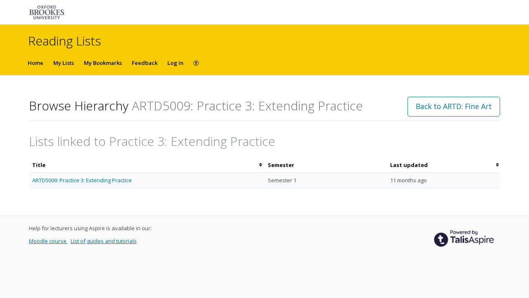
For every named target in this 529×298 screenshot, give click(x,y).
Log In (175, 63)
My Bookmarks (103, 63)
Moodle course (48, 241)
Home (35, 63)
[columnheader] (146, 165)
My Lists (63, 63)
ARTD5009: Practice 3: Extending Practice (82, 180)
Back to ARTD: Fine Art (454, 106)
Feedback (144, 63)
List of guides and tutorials (104, 241)
